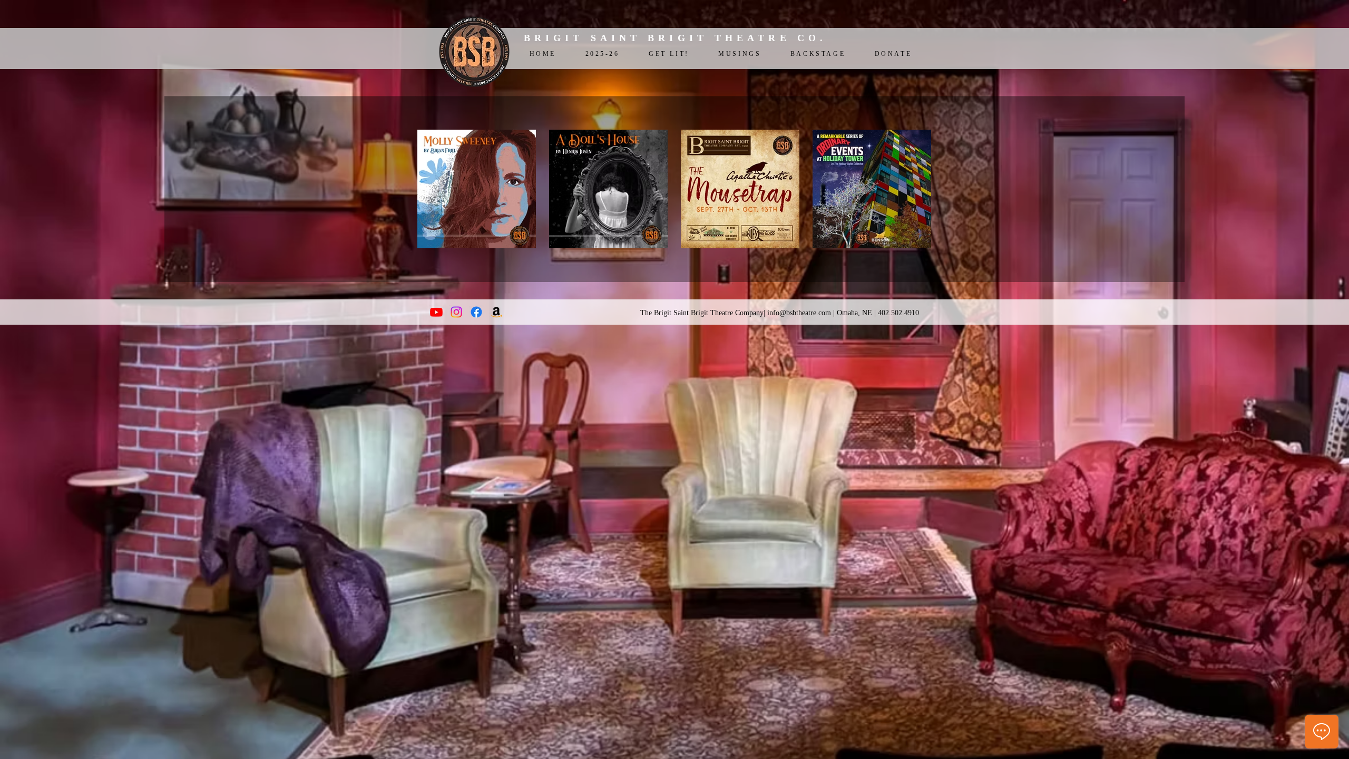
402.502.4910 (898, 313)
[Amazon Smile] (496, 312)
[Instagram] (456, 312)
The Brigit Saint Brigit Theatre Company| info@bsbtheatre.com (735, 313)
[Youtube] (436, 312)
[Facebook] (476, 312)
